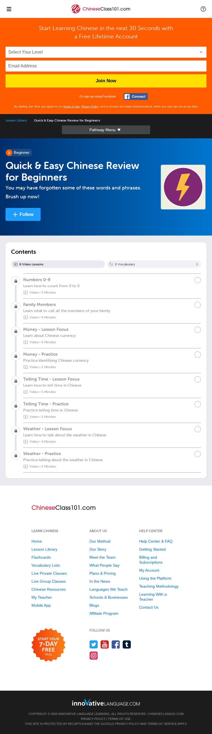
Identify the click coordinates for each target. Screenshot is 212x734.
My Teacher (41, 597)
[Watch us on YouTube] (104, 644)
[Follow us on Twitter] (93, 644)
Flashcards (41, 557)
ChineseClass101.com (166, 713)
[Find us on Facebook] (116, 644)
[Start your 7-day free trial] (48, 645)
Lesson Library (16, 120)
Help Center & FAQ (156, 541)
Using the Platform (155, 578)
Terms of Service (162, 723)
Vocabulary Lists (45, 565)
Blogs (94, 605)
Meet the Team (102, 557)
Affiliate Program (103, 613)
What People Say (104, 565)
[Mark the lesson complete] (197, 280)
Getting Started (152, 549)
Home (36, 541)
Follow (26, 214)
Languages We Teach (108, 589)
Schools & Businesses (108, 597)
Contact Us (148, 607)
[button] (203, 9)
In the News (99, 581)
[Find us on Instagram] (93, 655)
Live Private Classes (49, 573)
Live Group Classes (48, 581)
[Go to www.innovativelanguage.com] (106, 702)
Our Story (97, 549)
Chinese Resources (48, 589)
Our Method (99, 541)
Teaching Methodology (159, 586)
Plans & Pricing (102, 573)
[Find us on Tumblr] (127, 644)
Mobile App (41, 605)
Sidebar (106, 129)
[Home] (101, 12)
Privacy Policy (90, 106)
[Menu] (9, 9)
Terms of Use (71, 106)
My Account (149, 570)
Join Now (106, 80)
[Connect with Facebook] (136, 97)
